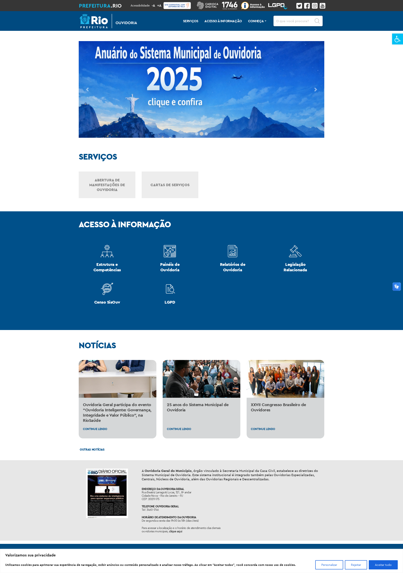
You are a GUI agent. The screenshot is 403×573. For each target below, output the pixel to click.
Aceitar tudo (383, 565)
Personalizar (329, 565)
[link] (397, 39)
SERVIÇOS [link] (190, 21)
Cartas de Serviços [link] (170, 184)
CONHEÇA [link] (256, 21)
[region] (201, 561)
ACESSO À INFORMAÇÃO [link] (223, 21)
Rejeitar (356, 565)
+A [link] (159, 5)
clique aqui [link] (175, 531)
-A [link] (153, 5)
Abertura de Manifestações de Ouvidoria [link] (107, 185)
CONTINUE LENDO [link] (95, 429)
